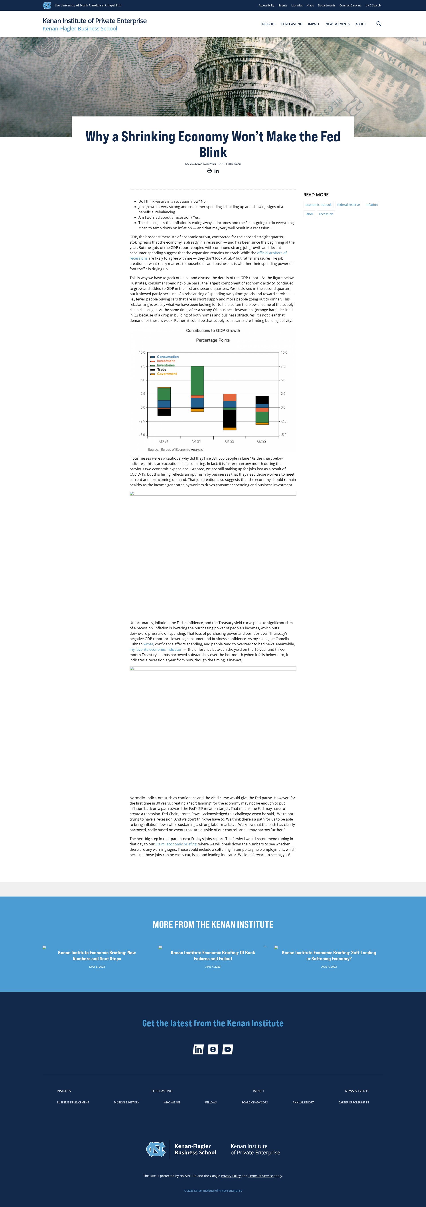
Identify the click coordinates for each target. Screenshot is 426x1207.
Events (282, 5)
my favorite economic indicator (156, 649)
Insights (268, 24)
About (361, 24)
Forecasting (291, 24)
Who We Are (172, 1102)
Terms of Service (261, 1176)
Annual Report (303, 1102)
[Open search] (379, 24)
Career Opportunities (354, 1102)
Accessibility (266, 5)
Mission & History (126, 1102)
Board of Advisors (254, 1102)
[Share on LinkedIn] (216, 172)
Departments (326, 5)
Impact (314, 24)
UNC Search (373, 5)
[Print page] (209, 172)
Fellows (211, 1102)
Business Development (73, 1102)
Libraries (297, 5)
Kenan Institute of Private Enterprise (95, 20)
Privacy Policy (231, 1176)
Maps (310, 5)
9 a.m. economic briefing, (176, 844)
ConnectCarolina (350, 5)
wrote (148, 644)
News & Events (337, 24)
